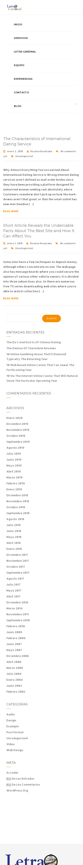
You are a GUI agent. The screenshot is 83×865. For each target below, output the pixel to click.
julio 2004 (13, 673)
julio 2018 (13, 525)
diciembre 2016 (17, 602)
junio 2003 (14, 685)
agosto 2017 (15, 578)
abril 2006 (13, 662)
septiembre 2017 (17, 572)
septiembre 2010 (18, 620)
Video (10, 744)
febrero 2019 (15, 483)
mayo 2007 (14, 650)
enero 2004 (14, 679)
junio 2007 (14, 644)
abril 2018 (13, 543)
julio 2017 (13, 584)
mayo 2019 (14, 465)
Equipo (19, 65)
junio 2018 (13, 531)
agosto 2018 (15, 519)
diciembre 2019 (17, 423)
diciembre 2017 (17, 554)
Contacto (21, 92)
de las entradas (20, 778)
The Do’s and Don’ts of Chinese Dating (33, 342)
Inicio (18, 24)
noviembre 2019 (17, 429)
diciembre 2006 (17, 656)
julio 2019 (13, 453)
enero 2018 (14, 548)
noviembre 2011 (17, 614)
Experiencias (23, 78)
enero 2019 (14, 489)
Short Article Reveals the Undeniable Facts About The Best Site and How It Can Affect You (38, 230)
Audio (10, 714)
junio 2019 (13, 459)
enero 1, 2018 (15, 243)
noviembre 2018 (17, 501)
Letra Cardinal (25, 51)
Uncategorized (24, 156)
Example (12, 726)
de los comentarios (23, 784)
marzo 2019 (14, 477)
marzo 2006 (14, 667)
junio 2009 (14, 632)
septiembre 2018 (18, 513)
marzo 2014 (14, 608)
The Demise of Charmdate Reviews (31, 348)
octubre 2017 (15, 566)
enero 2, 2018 (15, 151)
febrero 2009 (16, 638)
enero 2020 (14, 418)
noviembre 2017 (17, 560)
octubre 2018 (15, 507)
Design (11, 720)
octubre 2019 (15, 435)
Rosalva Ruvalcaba (41, 151)
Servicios (21, 38)
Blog (17, 106)
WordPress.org (17, 790)
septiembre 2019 (18, 441)
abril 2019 (13, 471)
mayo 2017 (13, 590)
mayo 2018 (13, 537)
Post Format (15, 732)
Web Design (14, 750)
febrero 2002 (15, 691)
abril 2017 (13, 596)
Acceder (12, 772)
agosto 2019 (15, 447)
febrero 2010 (15, 626)
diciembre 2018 (17, 495)
